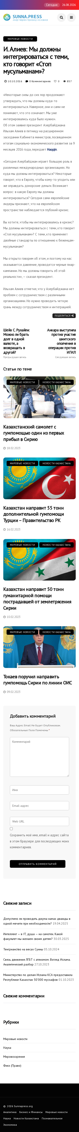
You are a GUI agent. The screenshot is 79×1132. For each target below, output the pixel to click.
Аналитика (9, 1112)
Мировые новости (20, 38)
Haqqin (52, 149)
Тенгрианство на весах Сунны (23, 949)
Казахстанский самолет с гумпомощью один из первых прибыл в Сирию (33, 433)
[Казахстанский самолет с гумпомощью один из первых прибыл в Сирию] (39, 397)
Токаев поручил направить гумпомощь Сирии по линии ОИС (37, 679)
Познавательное (52, 1118)
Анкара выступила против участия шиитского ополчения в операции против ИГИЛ (61, 343)
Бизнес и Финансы (31, 1112)
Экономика (10, 1124)
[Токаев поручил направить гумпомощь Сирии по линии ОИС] (39, 647)
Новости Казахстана (56, 382)
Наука (7, 1048)
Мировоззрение (14, 1057)
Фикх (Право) (12, 1066)
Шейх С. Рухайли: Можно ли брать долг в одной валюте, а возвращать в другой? (16, 343)
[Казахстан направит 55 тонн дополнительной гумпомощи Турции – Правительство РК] (39, 478)
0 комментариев (40, 81)
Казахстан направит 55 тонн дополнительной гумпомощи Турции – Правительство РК (33, 514)
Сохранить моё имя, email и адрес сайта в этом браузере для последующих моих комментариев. (39, 841)
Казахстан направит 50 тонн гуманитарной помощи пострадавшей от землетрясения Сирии (37, 598)
